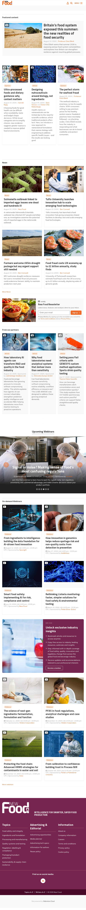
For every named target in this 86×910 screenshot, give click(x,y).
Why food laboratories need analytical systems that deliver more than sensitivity (42, 363)
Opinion (7, 86)
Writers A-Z (40, 892)
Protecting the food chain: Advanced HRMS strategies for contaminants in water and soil (21, 767)
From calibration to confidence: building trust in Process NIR (63, 765)
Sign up (75, 312)
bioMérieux (65, 553)
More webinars (7, 785)
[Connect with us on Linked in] (43, 880)
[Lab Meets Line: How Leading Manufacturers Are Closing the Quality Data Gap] (39, 489)
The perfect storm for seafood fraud (69, 91)
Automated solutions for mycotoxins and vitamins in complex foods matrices (43, 467)
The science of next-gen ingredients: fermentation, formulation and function (18, 714)
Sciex (21, 776)
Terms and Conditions (48, 319)
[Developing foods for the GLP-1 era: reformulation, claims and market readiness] (48, 489)
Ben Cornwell (65, 209)
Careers (61, 839)
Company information (67, 835)
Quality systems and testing (13, 844)
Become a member (54, 668)
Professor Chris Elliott (66, 41)
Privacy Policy (66, 319)
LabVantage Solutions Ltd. (16, 376)
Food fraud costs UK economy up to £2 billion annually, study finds (64, 266)
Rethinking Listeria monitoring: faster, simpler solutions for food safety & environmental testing (63, 599)
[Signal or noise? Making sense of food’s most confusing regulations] (41, 489)
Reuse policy (35, 851)
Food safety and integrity (12, 831)
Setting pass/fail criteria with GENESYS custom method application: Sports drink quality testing (70, 365)
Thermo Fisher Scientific (68, 379)
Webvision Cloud (49, 901)
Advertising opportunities (40, 835)
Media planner (36, 839)
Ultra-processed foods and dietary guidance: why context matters (13, 94)
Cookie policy (63, 852)
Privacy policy (64, 848)
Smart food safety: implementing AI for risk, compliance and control (17, 597)
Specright (22, 550)
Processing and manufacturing (14, 839)
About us (61, 831)
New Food (22, 209)
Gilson (62, 475)
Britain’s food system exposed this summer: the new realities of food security (61, 31)
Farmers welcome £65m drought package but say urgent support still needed (22, 266)
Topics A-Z (28, 892)
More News (6, 292)
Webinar (8, 534)
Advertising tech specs (39, 843)
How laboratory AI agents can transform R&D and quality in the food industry (14, 363)
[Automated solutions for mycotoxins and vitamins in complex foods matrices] (43, 489)
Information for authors (39, 847)
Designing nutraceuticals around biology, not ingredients (42, 94)
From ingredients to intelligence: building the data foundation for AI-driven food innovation (22, 541)
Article (34, 86)
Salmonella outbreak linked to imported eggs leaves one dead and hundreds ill (21, 202)
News (7, 195)
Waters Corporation (26, 723)
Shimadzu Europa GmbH (43, 376)
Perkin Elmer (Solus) (68, 609)
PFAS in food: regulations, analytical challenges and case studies (63, 714)
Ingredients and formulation (13, 835)
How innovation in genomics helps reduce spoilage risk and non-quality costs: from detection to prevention (62, 542)
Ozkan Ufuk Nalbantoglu (40, 106)
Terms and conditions (67, 844)
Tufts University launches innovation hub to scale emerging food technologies (61, 202)
